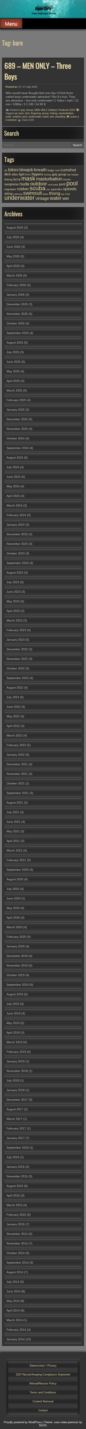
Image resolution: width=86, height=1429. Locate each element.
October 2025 (15, 323)
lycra (16, 179)
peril (62, 184)
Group (29, 110)
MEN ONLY (40, 110)
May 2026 (13, 256)
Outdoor (52, 110)
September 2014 (17, 1262)
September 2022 (17, 678)
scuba (38, 188)
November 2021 (17, 773)
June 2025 (13, 361)
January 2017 (15, 1138)
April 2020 (13, 917)
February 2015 (16, 1214)
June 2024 (13, 476)
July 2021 (12, 812)
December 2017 (17, 1099)
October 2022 (15, 668)
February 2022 (16, 745)
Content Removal (43, 1401)
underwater (35, 116)
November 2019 (17, 965)
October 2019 (15, 975)
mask (28, 178)
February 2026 (16, 285)
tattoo (45, 194)
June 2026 (13, 246)
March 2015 (14, 1205)
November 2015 (17, 1176)
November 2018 (17, 1071)
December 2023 (17, 534)
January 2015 (15, 1224)
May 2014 (13, 1301)
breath (40, 169)
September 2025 (17, 333)
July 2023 (12, 582)
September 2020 (17, 869)
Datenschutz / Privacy (43, 1365)
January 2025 (15, 409)
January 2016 (15, 1166)
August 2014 (14, 1272)
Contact (43, 1410)
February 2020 (16, 936)
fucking (47, 174)
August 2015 (14, 1186)
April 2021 (13, 841)
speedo (70, 189)
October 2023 (15, 553)
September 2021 (17, 793)
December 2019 (17, 956)
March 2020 (14, 927)
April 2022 (13, 726)
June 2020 (13, 898)
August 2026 (14, 227)
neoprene (11, 184)
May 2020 (13, 908)
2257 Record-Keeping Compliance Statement (43, 1374)
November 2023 (17, 543)
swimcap (17, 194)
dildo (15, 174)
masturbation (66, 113)
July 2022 (12, 697)
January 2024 (15, 524)
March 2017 (14, 1118)
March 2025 (14, 390)
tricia (67, 194)
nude (8, 116)
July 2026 (12, 237)
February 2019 (16, 1051)
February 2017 (16, 1128)
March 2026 (14, 275)
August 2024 (14, 457)
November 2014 (17, 1243)
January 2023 (15, 639)
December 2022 (17, 649)
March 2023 (14, 620)
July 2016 (12, 1157)
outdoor (17, 116)
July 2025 (12, 352)
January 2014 (15, 1339)
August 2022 (14, 687)
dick (27, 113)
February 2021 (16, 860)
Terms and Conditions (43, 1392)
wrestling (60, 116)
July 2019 (12, 1003)
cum (57, 170)
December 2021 (17, 764)
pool (24, 116)
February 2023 (16, 630)
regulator (10, 189)
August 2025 (14, 342)
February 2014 (16, 1329)
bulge (51, 170)
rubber (23, 188)
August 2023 (14, 572)
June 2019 (13, 1013)
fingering (36, 113)
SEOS (43, 1425)
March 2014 (14, 1320)
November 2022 (17, 658)
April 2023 (13, 611)
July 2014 (12, 1281)
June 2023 (13, 591)
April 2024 (13, 496)
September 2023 (17, 563)
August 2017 (14, 1109)
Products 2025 (66, 110)
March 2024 (14, 505)
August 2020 (14, 879)
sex (48, 189)
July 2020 (12, 888)
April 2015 (13, 1195)
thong (54, 193)
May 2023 (13, 601)
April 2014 (13, 1310)
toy (62, 194)
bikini (13, 169)
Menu (11, 24)
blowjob (26, 170)
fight (21, 174)
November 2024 (17, 428)
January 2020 (15, 946)
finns (28, 174)
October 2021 (15, 783)
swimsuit (32, 193)
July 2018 (12, 1080)
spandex (56, 189)
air (16, 113)
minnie (67, 179)
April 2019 (13, 1032)
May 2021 (13, 831)
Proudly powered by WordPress (23, 1422)
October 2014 (15, 1253)
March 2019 (14, 1042)
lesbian (74, 174)
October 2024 (15, 438)
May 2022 (13, 716)
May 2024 (13, 486)
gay (23, 110)
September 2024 (17, 448)
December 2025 (17, 304)
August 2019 (14, 994)
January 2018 (15, 1090)
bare (21, 113)
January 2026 (15, 294)
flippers (37, 174)
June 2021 (13, 821)
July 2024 (12, 467)
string (8, 193)
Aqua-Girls (43, 8)
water (46, 116)
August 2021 (14, 802)
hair (69, 174)
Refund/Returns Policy (43, 1383)
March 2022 (14, 735)
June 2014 (13, 1291)
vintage (42, 198)
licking (53, 113)
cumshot (68, 170)
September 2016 (17, 1147)
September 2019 (17, 984)
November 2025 (17, 313)
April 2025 (13, 381)
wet (52, 116)
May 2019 (13, 1023)
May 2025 (13, 371)
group (45, 113)
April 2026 (13, 266)
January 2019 (15, 1061)
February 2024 (16, 515)
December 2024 (17, 419)
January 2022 (15, 754)
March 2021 (14, 850)
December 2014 (17, 1233)
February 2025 (16, 400)
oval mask (53, 184)
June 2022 (13, 706)
